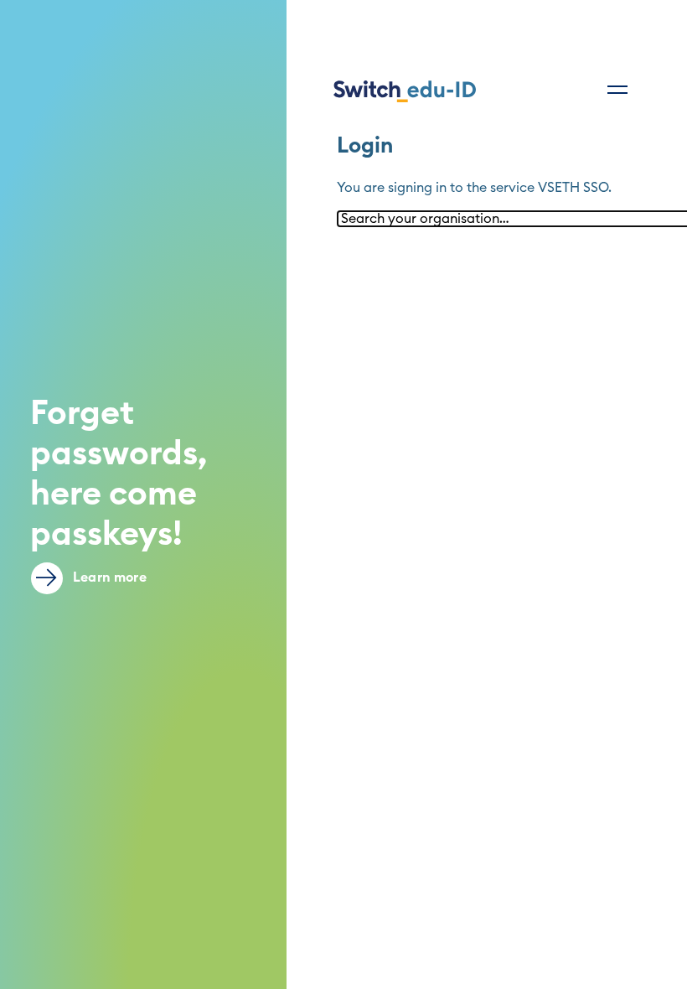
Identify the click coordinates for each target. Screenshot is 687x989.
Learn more (108, 577)
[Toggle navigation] (617, 90)
